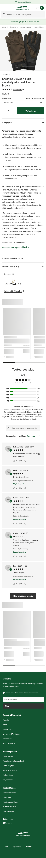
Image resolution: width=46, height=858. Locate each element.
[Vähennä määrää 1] (4, 110)
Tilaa (7, 706)
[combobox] (23, 102)
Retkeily (6, 720)
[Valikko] (4, 7)
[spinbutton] (8, 110)
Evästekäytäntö (9, 811)
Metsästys (13, 27)
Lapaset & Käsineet (40, 27)
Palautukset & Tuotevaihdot (13, 761)
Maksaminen (8, 775)
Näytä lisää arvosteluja (23, 596)
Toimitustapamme (10, 770)
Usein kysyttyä (8, 766)
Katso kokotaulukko (33, 98)
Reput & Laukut (9, 743)
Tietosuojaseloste (9, 807)
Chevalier (6, 74)
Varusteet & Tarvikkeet (11, 734)
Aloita (4, 27)
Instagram (9, 823)
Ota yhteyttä (8, 756)
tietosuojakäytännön (30, 693)
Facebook (9, 819)
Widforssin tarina (9, 792)
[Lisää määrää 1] (13, 110)
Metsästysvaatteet (25, 27)
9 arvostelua (17, 89)
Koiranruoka (7, 739)
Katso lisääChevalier (13, 291)
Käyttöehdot (8, 780)
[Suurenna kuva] (23, 50)
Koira (5, 725)
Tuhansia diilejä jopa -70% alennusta (22, 21)
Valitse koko (30, 111)
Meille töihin (7, 797)
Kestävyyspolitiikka (10, 802)
